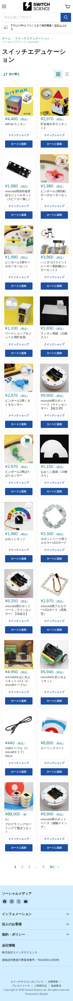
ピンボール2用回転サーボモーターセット (54, 195)
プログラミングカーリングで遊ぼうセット (18, 828)
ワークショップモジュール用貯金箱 (18, 335)
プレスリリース (21, 986)
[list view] (66, 74)
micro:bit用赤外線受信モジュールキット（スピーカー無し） (18, 195)
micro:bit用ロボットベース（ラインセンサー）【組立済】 (54, 404)
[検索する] (66, 17)
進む (53, 867)
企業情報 (53, 981)
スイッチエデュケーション (32, 38)
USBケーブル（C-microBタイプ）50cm (17, 752)
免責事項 (56, 986)
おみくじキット (15, 539)
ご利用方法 (40, 986)
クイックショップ (19, 135)
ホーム (6, 38)
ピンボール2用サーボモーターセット (17, 264)
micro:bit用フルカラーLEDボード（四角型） (54, 610)
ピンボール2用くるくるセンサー (17, 403)
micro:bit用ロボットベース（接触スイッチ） (54, 823)
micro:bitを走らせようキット (53, 679)
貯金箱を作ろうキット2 (54, 126)
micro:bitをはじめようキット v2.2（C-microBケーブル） (18, 681)
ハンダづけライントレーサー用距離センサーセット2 (54, 266)
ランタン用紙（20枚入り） (54, 335)
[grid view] (58, 74)
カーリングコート (52, 748)
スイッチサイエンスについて (27, 981)
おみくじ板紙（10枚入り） (54, 474)
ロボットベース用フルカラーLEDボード (54, 541)
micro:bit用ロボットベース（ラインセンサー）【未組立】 (18, 610)
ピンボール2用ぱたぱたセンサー (17, 474)
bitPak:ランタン (15, 124)
